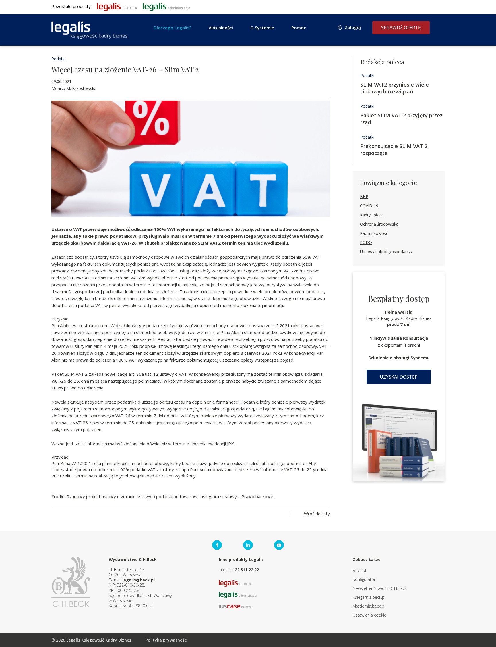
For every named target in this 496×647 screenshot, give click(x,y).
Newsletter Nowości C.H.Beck (380, 588)
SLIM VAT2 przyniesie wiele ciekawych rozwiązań (394, 88)
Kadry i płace (372, 215)
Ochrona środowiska (379, 224)
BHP (364, 196)
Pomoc (298, 27)
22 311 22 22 (247, 569)
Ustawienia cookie (369, 615)
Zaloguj (353, 27)
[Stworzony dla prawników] (117, 6)
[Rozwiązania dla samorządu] (166, 6)
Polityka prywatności (167, 640)
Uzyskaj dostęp (399, 377)
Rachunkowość (374, 233)
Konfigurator (364, 579)
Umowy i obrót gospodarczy (386, 251)
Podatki (58, 59)
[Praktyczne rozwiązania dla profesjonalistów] (89, 30)
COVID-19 (369, 205)
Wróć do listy (317, 514)
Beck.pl (359, 570)
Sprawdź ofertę (401, 27)
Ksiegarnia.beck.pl (369, 597)
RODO (366, 242)
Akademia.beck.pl (369, 606)
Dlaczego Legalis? (172, 27)
